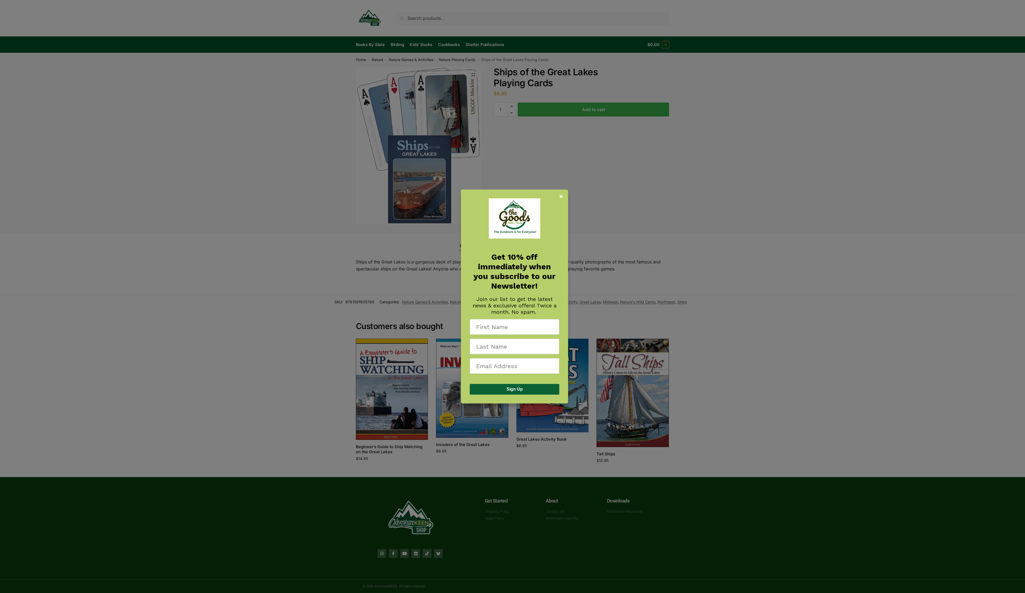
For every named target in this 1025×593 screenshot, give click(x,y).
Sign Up (514, 389)
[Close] (561, 196)
